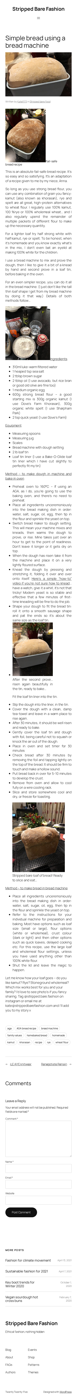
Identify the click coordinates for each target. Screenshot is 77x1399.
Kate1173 (22, 101)
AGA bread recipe (26, 1028)
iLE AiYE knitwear (21, 1064)
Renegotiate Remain (54, 1064)
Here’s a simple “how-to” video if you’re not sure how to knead (42, 581)
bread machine (49, 1028)
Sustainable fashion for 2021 (26, 1271)
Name (9, 1161)
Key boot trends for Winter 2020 (20, 1284)
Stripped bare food (40, 101)
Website (9, 1193)
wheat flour (62, 1042)
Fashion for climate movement (28, 1260)
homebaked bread (37, 1035)
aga (9, 1028)
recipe (38, 1042)
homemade (58, 1035)
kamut (11, 1042)
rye (49, 1042)
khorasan (25, 1042)
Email (9, 1177)
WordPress (66, 1391)
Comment (11, 1118)
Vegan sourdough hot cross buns (21, 1299)
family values (14, 1035)
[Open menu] (38, 18)
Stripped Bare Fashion (38, 8)
